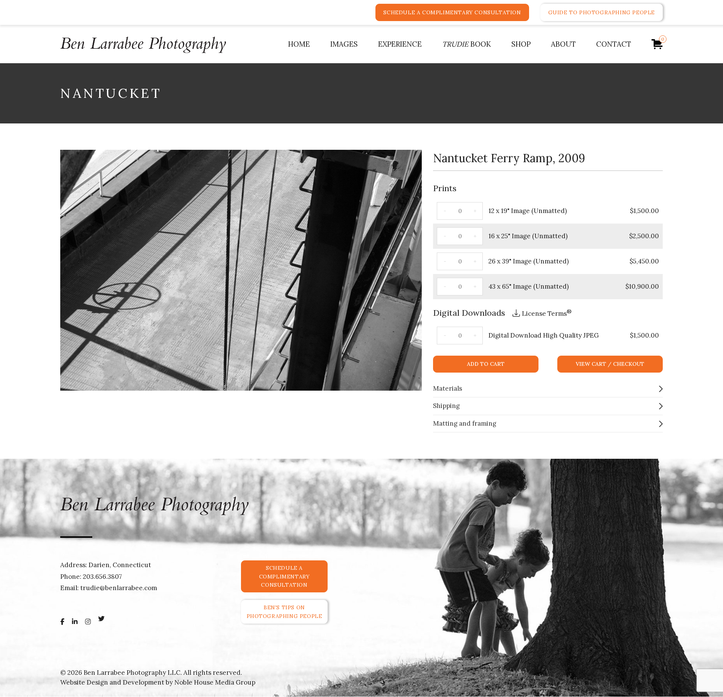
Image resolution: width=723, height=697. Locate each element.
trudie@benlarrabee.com (118, 588)
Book (466, 44)
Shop (521, 44)
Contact (613, 44)
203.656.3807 (102, 576)
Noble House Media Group (214, 682)
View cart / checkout (610, 364)
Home (299, 44)
